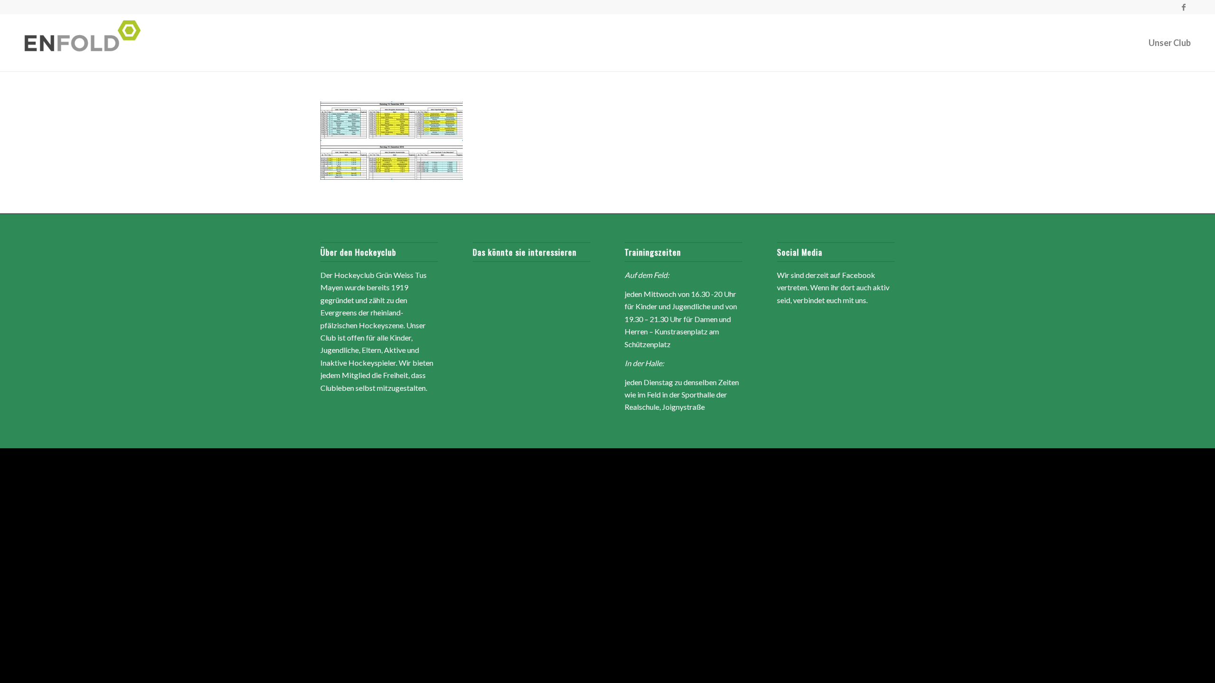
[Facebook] (1184, 7)
